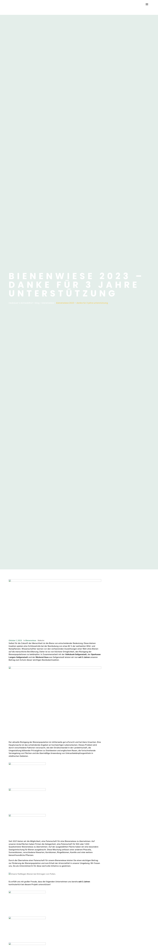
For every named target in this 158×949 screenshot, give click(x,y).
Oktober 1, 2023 (15, 640)
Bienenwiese (30, 640)
